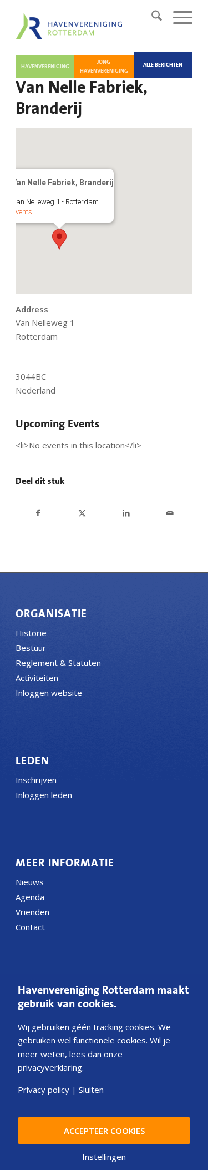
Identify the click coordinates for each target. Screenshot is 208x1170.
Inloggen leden (44, 794)
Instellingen (104, 1157)
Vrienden (32, 911)
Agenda (30, 896)
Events (22, 212)
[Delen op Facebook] (38, 513)
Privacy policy (43, 1090)
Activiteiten (37, 677)
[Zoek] (151, 17)
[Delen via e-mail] (170, 513)
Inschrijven (36, 779)
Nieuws (30, 881)
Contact (30, 926)
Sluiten (91, 1090)
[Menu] (177, 17)
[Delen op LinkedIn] (126, 513)
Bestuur (31, 647)
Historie (31, 632)
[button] (59, 239)
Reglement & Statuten (58, 662)
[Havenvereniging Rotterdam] (71, 26)
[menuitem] (151, 17)
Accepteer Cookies (104, 1130)
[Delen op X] (82, 513)
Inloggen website (49, 692)
